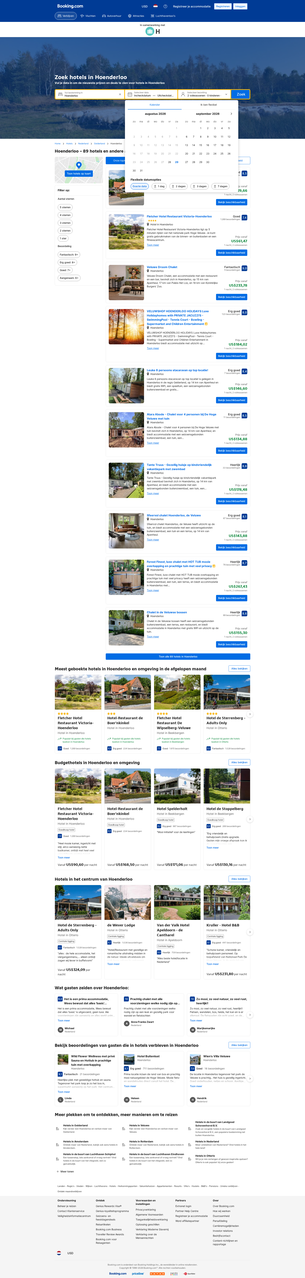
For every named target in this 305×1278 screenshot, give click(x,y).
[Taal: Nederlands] (155, 6)
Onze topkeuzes (122, 160)
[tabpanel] (181, 150)
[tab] (155, 104)
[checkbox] (176, 128)
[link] (79, 207)
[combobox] (90, 95)
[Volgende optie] (250, 714)
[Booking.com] (70, 6)
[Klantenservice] (165, 6)
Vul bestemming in (74, 92)
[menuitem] (66, 16)
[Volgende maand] (231, 113)
